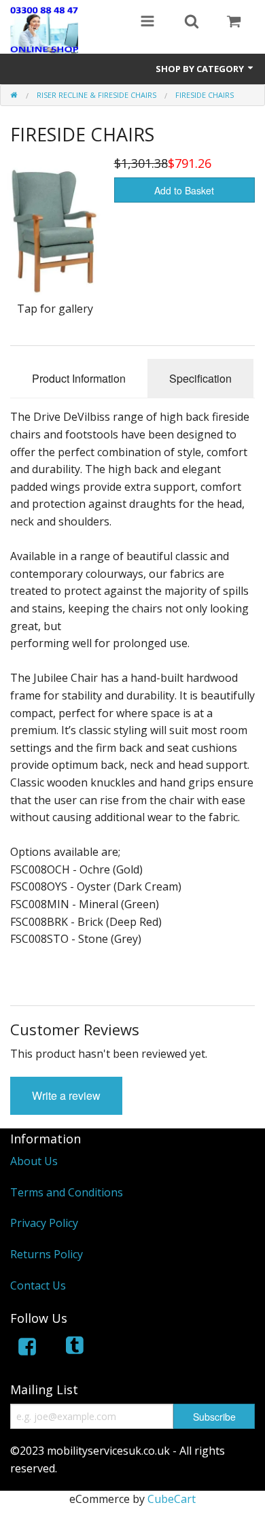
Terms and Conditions (66, 1192)
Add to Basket (184, 190)
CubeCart (171, 1498)
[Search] (192, 22)
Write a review (66, 1095)
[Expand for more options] (147, 22)
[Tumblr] (76, 1349)
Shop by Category (201, 69)
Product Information (79, 378)
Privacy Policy (44, 1222)
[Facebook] (27, 1349)
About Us (34, 1161)
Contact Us (38, 1285)
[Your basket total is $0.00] (234, 22)
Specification (200, 378)
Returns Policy (46, 1254)
